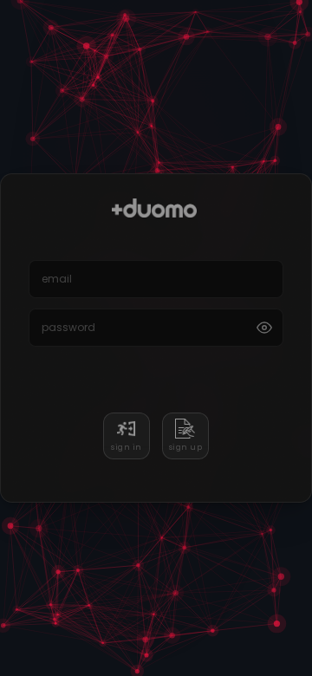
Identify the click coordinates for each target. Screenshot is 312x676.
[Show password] (264, 327)
